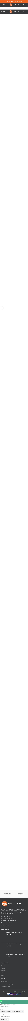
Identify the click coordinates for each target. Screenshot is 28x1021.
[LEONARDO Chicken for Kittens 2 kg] (3, 947)
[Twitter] (8, 1)
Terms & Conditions (5, 986)
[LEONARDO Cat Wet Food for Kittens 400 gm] (3, 957)
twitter (2, 975)
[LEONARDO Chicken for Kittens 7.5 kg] (3, 936)
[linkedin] (11, 1)
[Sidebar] (1, 308)
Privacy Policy (4, 981)
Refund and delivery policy (7, 984)
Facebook (3, 968)
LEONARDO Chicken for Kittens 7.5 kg (14, 932)
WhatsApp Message (4, 1013)
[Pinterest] (9, 1)
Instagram (3, 970)
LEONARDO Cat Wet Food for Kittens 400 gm (15, 954)
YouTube (3, 973)
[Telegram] (13, 1)
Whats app (3, 965)
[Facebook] (6, 1)
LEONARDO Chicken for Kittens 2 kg (13, 944)
